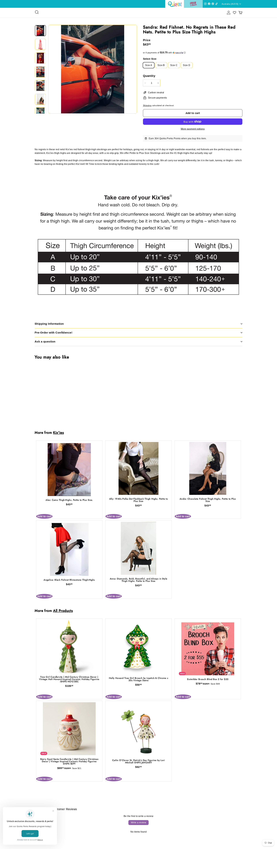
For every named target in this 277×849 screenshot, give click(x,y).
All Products (63, 610)
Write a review (138, 822)
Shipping (147, 105)
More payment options (193, 129)
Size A (148, 65)
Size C (173, 65)
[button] (192, 52)
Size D (186, 65)
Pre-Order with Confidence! (53, 332)
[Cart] (240, 13)
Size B (161, 65)
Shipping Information (49, 323)
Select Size (149, 58)
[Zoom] (92, 69)
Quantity (149, 75)
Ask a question (45, 341)
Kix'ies (58, 432)
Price (146, 40)
